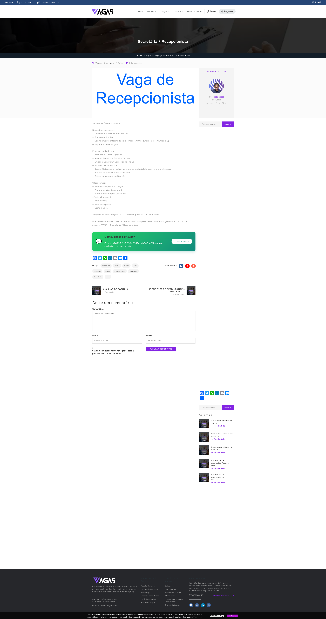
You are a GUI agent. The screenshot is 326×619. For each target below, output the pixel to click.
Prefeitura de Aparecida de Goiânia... (218, 477)
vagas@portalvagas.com (51, 2)
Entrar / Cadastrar (195, 11)
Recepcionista (119, 271)
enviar (117, 266)
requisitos (133, 271)
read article (219, 426)
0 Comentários (135, 63)
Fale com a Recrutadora (103, 602)
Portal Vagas (218, 97)
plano (107, 271)
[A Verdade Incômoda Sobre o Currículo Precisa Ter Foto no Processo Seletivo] (204, 423)
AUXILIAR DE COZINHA (115, 289)
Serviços (150, 11)
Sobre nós (169, 586)
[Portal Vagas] (102, 11)
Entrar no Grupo (182, 241)
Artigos (164, 11)
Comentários (98, 309)
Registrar (228, 11)
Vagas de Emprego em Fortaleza (160, 55)
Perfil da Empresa (148, 599)
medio (126, 266)
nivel (135, 266)
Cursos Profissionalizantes (104, 599)
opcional (97, 271)
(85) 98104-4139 (27, 2)
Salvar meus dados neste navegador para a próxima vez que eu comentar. (113, 352)
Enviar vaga (145, 592)
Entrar (213, 11)
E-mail (149, 335)
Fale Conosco (170, 589)
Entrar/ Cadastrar (172, 605)
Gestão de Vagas (148, 602)
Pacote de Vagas (148, 586)
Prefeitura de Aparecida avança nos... (220, 463)
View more (197, 617)
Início (140, 11)
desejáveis (106, 266)
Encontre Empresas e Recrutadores (174, 600)
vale (107, 277)
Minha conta (170, 596)
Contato (177, 11)
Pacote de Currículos (150, 589)
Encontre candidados (150, 596)
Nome (95, 335)
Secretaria (98, 277)
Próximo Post (178, 294)
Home (139, 55)
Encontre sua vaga (173, 592)
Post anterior (109, 292)
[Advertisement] (216, 219)
